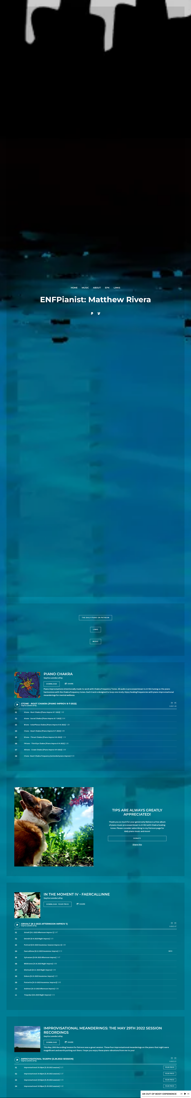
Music (85, 287)
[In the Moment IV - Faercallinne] (27, 905)
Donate (137, 838)
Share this (137, 844)
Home (74, 287)
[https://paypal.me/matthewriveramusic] (92, 313)
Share (70, 683)
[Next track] (175, 703)
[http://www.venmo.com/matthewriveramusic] (99, 313)
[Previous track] (172, 703)
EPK (107, 287)
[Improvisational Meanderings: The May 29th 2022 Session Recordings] (27, 1039)
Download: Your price (57, 904)
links (117, 287)
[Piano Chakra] (27, 685)
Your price (169, 1067)
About (97, 287)
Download (51, 684)
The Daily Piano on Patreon (95, 617)
